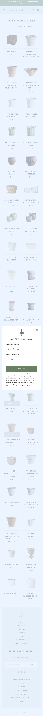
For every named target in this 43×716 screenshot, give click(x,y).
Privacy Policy (26, 385)
